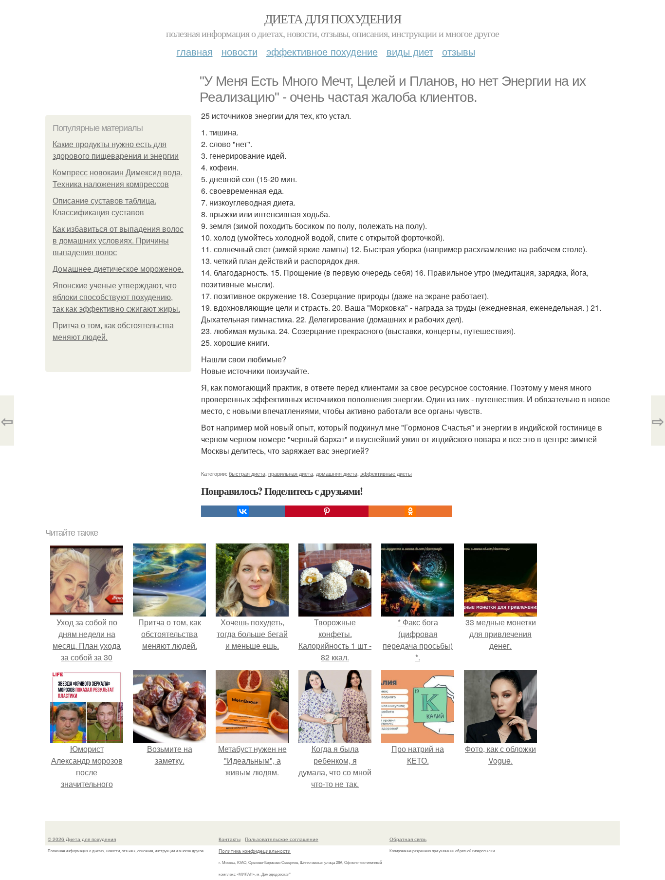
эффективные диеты (386, 473)
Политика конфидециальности (255, 850)
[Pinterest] (327, 511)
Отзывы (458, 51)
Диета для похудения (332, 18)
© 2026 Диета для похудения (82, 839)
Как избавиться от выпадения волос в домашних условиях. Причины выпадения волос (118, 241)
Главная (195, 51)
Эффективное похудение (322, 51)
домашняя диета (336, 473)
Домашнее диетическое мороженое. (118, 269)
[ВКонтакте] (243, 511)
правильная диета (290, 473)
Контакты (229, 839)
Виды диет (410, 51)
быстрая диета (247, 473)
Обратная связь (407, 839)
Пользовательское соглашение (281, 839)
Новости (240, 51)
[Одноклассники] (410, 511)
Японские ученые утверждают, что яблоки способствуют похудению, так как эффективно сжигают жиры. (116, 297)
